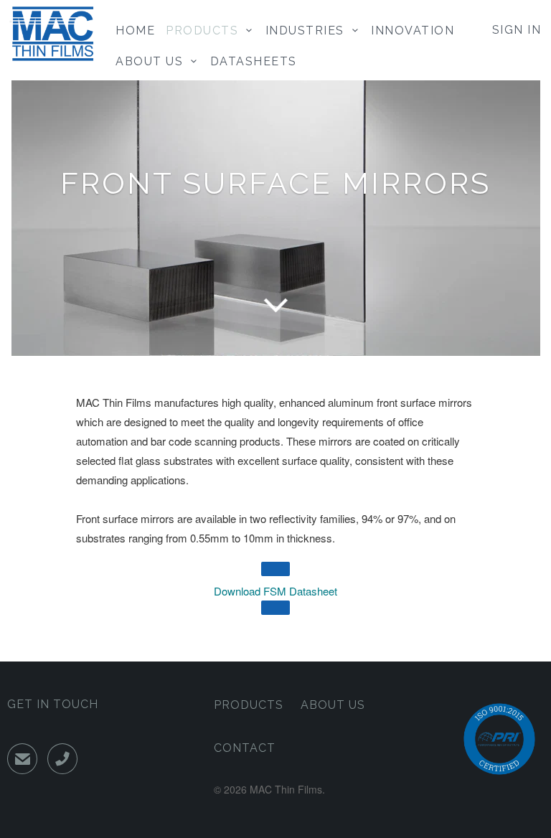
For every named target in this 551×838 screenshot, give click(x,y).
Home (135, 30)
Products (206, 30)
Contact (245, 748)
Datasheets (253, 61)
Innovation (412, 30)
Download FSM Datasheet (275, 590)
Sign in (517, 30)
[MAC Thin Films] (51, 34)
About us (153, 61)
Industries (308, 30)
